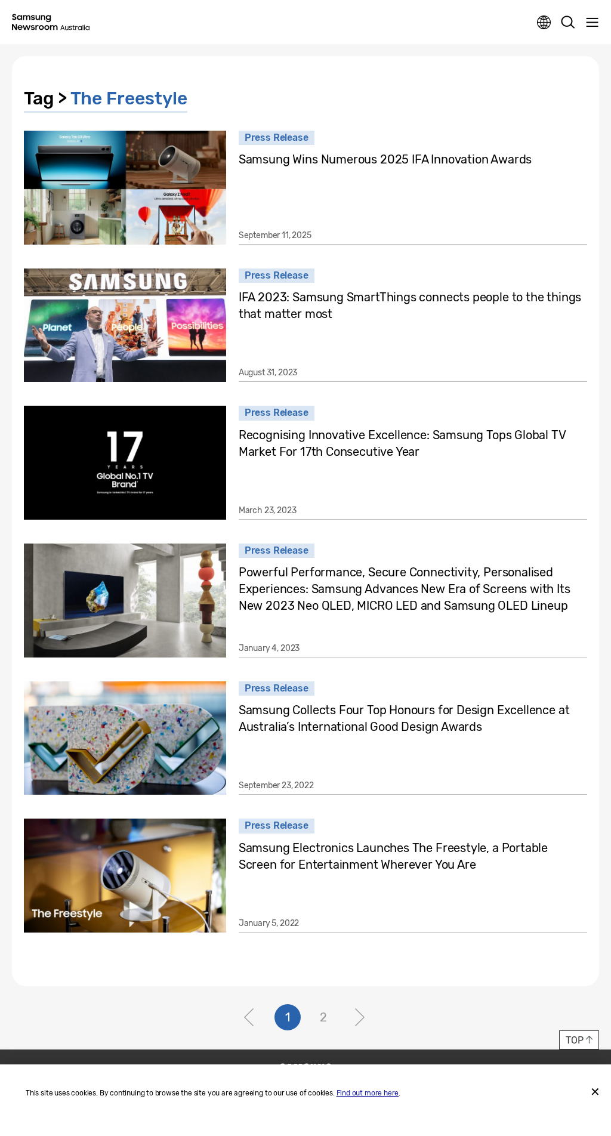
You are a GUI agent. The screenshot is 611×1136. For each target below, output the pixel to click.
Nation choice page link (544, 23)
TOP (574, 1040)
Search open (568, 23)
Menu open (592, 23)
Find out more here (368, 1093)
